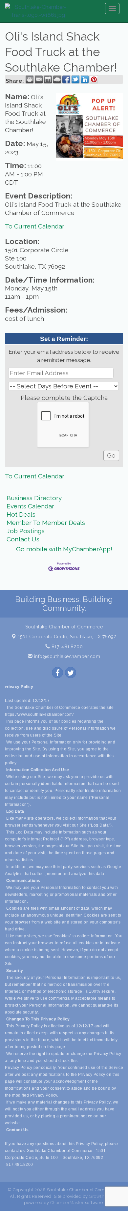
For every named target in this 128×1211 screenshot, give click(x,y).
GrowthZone (102, 1196)
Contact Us (23, 539)
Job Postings (26, 530)
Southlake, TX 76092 (67, 636)
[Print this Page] (29, 79)
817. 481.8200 (66, 646)
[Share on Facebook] (66, 79)
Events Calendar (30, 506)
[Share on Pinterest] (94, 79)
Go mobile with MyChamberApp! (64, 549)
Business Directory (34, 497)
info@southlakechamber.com (66, 656)
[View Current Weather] (57, 79)
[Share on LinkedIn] (85, 79)
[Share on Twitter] (75, 79)
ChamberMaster (67, 1202)
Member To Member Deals (46, 522)
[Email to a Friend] (39, 79)
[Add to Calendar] (48, 79)
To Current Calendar (34, 226)
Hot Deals (21, 514)
